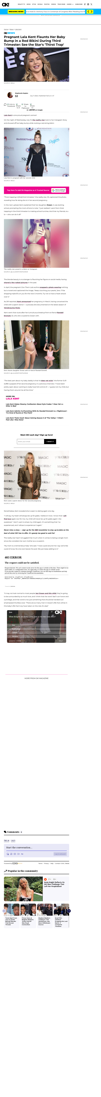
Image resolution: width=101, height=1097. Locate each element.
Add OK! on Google (36, 110)
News (12, 29)
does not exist (47, 381)
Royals (40, 4)
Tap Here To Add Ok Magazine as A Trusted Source (28, 190)
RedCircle (13, 586)
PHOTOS (47, 4)
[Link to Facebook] (85, 4)
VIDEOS (53, 4)
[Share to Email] (32, 104)
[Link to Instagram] (88, 4)
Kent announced (24, 301)
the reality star (38, 120)
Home (6, 29)
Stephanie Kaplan (21, 93)
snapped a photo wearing (50, 287)
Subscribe (78, 4)
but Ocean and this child (46, 593)
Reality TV (21, 4)
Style (34, 4)
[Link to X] (91, 4)
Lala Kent (18, 29)
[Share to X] (18, 104)
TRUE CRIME (61, 4)
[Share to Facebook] (11, 104)
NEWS (29, 4)
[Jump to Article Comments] (5, 104)
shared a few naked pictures (16, 283)
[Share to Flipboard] (25, 104)
